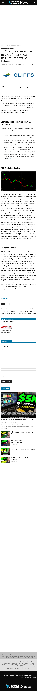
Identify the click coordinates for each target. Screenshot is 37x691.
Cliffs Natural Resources (16, 304)
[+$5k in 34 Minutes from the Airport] (18, 405)
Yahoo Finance (26, 289)
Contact (11, 675)
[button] (34, 2)
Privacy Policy (16, 655)
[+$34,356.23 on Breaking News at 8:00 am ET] (5, 451)
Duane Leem (4, 422)
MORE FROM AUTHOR (8, 322)
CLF (26, 87)
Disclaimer (19, 675)
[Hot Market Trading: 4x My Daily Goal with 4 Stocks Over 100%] (5, 443)
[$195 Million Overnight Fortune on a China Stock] (5, 460)
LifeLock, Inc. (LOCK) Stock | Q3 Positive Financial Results (27, 312)
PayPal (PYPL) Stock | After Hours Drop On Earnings (9, 312)
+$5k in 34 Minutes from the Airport (17, 420)
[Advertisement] (18, 25)
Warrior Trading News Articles (7, 48)
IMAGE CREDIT (5, 298)
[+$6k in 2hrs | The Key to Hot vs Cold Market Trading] (5, 434)
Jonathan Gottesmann (8, 64)
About (6, 675)
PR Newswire (12, 159)
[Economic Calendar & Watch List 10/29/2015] (6, 327)
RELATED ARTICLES (7, 319)
